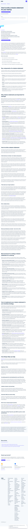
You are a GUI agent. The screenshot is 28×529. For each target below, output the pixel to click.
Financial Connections (10, 490)
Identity (9, 491)
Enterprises (16, 479)
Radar (8, 499)
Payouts (9, 498)
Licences (22, 489)
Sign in (22, 505)
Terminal (9, 503)
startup (17, 54)
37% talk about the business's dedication (15, 131)
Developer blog (16, 520)
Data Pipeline (9, 488)
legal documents (10, 404)
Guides (22, 479)
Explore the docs (17, 468)
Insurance (16, 497)
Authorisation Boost (10, 481)
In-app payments (17, 487)
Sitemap (22, 490)
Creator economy (17, 493)
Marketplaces (16, 488)
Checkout (9, 484)
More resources (3, 3)
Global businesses (17, 486)
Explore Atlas (3, 469)
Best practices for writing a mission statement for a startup (9, 35)
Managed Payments (10, 495)
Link (8, 494)
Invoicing (9, 492)
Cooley (18, 405)
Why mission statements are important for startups (8, 32)
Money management (17, 489)
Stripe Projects (16, 519)
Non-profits (16, 500)
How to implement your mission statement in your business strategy (10, 36)
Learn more (2, 19)
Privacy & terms (23, 485)
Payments (9, 497)
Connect (9, 486)
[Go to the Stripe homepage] (2, 478)
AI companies (16, 492)
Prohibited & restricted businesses (22, 487)
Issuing (9, 493)
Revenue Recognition (10, 500)
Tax (8, 502)
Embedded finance (17, 484)
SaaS (15, 491)
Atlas (8, 480)
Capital (9, 483)
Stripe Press (22, 498)
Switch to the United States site (13, 527)
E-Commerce (16, 483)
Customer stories (23, 480)
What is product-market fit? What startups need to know (9, 444)
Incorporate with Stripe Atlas (6, 11)
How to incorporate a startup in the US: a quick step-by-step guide (11, 446)
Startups (8, 3)
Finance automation (17, 485)
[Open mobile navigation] (26, 1)
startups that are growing (14, 121)
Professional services (17, 501)
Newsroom (22, 497)
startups (4, 52)
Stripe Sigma (9, 501)
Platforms (16, 490)
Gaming (16, 494)
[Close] (26, 525)
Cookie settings (23, 491)
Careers (22, 496)
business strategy (17, 350)
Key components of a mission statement (6, 31)
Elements (9, 489)
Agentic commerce (17, 481)
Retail (15, 503)
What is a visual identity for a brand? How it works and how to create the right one (13, 445)
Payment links (9, 496)
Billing (8, 482)
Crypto (9, 487)
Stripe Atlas (3, 358)
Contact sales (23, 499)
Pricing (9, 479)
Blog (21, 481)
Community (22, 482)
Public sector (16, 502)
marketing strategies (12, 195)
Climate (9, 485)
